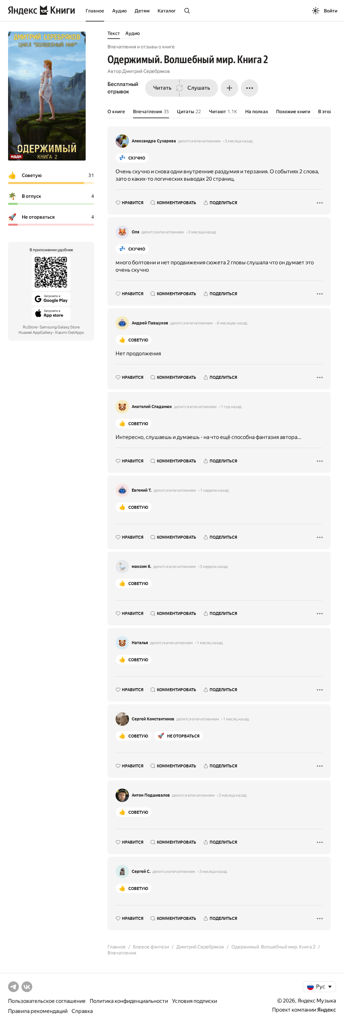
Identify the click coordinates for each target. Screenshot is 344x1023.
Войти (330, 10)
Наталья (140, 642)
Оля (135, 232)
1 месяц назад (210, 642)
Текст (114, 33)
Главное (95, 10)
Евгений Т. (142, 490)
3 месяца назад (239, 141)
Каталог (167, 10)
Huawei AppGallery (35, 332)
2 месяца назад (233, 795)
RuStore (30, 327)
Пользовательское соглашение (47, 1001)
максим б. (141, 566)
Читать (162, 88)
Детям (142, 10)
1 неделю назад (214, 490)
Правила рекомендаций (38, 1011)
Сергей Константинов (153, 719)
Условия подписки (194, 1001)
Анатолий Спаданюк (152, 406)
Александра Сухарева (154, 141)
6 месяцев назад (232, 323)
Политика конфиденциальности (129, 1001)
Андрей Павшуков (150, 323)
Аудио (119, 10)
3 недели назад (214, 566)
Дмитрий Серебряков (146, 71)
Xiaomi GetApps (69, 332)
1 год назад (231, 406)
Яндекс (326, 1010)
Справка (82, 1011)
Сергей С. (141, 871)
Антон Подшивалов (151, 795)
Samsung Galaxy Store (60, 327)
